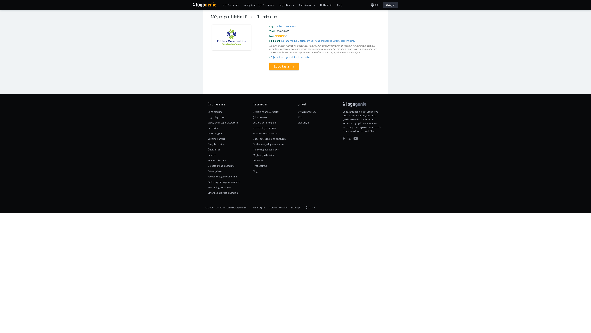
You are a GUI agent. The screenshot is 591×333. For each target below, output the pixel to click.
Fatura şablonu (215, 171)
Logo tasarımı (284, 66)
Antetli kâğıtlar (215, 133)
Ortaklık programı (307, 111)
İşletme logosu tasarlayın (266, 149)
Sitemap (295, 207)
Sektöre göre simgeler (265, 122)
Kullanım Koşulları (278, 207)
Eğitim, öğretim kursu (344, 40)
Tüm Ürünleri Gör (217, 160)
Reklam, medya (289, 40)
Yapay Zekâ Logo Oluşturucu (259, 4)
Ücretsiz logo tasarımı (264, 128)
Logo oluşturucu (216, 117)
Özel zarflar (214, 149)
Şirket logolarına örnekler (266, 111)
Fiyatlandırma (260, 165)
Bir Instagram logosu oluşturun (224, 181)
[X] (349, 138)
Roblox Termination (286, 26)
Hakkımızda (326, 4)
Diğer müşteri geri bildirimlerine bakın (290, 57)
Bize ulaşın (303, 122)
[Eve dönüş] (204, 4)
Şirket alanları (260, 117)
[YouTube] (356, 138)
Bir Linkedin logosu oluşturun (223, 192)
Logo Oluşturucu (230, 4)
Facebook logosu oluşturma (222, 176)
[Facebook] (344, 138)
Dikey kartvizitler (216, 144)
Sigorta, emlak (305, 40)
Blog (339, 4)
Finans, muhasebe (322, 40)
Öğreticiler (258, 160)
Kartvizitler (213, 128)
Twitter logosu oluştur (219, 187)
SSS (300, 117)
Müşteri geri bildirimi (263, 154)
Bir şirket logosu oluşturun (266, 133)
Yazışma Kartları (216, 138)
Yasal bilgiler (259, 207)
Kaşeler (212, 154)
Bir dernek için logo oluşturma (268, 144)
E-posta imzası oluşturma (221, 165)
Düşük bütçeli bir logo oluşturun (269, 138)
